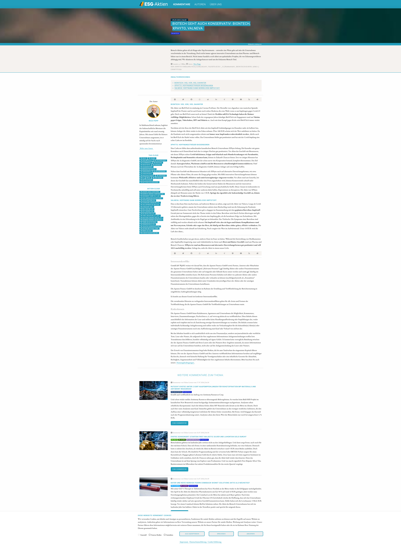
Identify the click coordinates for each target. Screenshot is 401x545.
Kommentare (181, 4)
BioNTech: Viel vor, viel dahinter (190, 83)
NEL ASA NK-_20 (147, 209)
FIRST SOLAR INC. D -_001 (150, 215)
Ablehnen (251, 534)
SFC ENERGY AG (147, 211)
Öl (149, 178)
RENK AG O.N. (147, 231)
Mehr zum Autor (146, 148)
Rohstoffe (146, 165)
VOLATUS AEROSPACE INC (151, 226)
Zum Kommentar (179, 423)
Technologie (161, 160)
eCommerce (146, 163)
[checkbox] (139, 535)
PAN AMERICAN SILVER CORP (152, 198)
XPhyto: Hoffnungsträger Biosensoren (193, 85)
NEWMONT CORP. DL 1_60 (150, 196)
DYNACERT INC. (147, 207)
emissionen (146, 171)
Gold (144, 158)
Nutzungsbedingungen (185, 362)
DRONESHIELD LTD (148, 224)
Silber (152, 158)
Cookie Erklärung (214, 542)
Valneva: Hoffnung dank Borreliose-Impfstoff (197, 88)
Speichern (221, 534)
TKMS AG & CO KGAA (149, 222)
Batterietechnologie (150, 182)
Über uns (216, 4)
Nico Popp (197, 64)
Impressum (184, 542)
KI (143, 178)
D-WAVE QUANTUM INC (150, 233)
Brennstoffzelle (148, 169)
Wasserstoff (147, 167)
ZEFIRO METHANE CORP (150, 229)
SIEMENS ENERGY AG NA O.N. (152, 220)
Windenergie (147, 173)
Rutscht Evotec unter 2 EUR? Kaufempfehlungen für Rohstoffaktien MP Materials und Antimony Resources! (213, 387)
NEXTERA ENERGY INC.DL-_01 (152, 218)
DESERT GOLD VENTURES (150, 192)
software (158, 178)
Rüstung (158, 163)
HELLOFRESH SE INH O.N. (150, 205)
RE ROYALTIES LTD (148, 213)
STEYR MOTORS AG (148, 200)
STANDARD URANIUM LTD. (151, 203)
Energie (158, 165)
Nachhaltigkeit (148, 176)
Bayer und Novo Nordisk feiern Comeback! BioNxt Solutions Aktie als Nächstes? (210, 483)
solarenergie (160, 171)
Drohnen (162, 176)
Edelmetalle (147, 160)
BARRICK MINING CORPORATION (153, 194)
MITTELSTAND (147, 180)
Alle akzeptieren (192, 534)
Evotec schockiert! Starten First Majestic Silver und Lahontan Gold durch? (208, 436)
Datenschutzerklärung (197, 542)
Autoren (200, 4)
